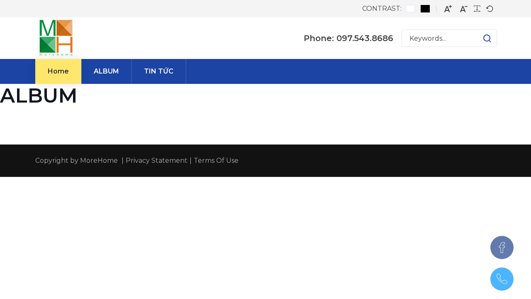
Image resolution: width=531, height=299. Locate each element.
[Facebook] (502, 247)
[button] (479, 38)
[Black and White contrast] (425, 8)
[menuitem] (58, 71)
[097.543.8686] (502, 279)
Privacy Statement (157, 160)
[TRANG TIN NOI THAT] (56, 38)
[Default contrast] (410, 8)
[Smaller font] (464, 9)
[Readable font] (477, 9)
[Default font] (489, 9)
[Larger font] (448, 9)
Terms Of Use (216, 160)
